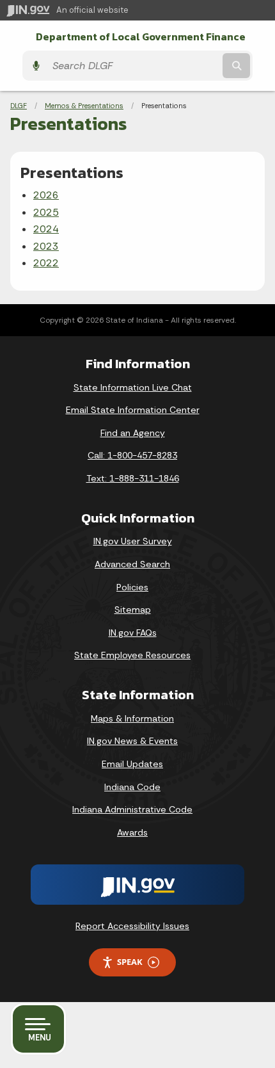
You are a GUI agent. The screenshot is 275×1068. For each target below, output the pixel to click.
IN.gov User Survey (132, 541)
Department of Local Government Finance (141, 37)
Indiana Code (132, 787)
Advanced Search (132, 564)
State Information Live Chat (133, 387)
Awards (132, 832)
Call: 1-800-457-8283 (132, 455)
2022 (46, 263)
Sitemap (132, 609)
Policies (132, 587)
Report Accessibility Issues (132, 926)
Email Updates (132, 764)
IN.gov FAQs (133, 632)
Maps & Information (132, 718)
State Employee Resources (132, 655)
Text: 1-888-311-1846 (132, 478)
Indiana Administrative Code (132, 809)
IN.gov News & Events (132, 741)
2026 (46, 195)
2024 (46, 229)
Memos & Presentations (84, 105)
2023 (46, 246)
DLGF (18, 105)
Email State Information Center (133, 410)
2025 (46, 212)
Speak (130, 961)
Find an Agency (132, 433)
